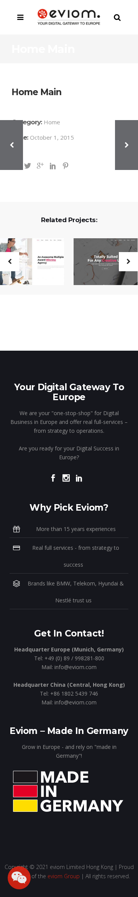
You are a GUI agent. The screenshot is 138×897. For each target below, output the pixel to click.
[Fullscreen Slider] (101, 262)
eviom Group (64, 876)
